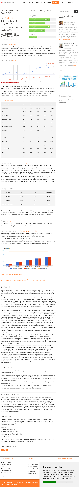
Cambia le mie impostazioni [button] (65, 482)
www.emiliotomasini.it (64, 39)
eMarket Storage (32, 473)
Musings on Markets (33, 466)
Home (9, 3)
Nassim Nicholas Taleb (33, 469)
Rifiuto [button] (53, 482)
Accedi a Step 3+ (59, 462)
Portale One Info (32, 471)
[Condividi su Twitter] (4, 449)
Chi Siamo (37, 482)
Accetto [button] (46, 482)
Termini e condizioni (30, 482)
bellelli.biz (75, 65)
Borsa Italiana (31, 462)
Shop (37, 3)
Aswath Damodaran (33, 464)
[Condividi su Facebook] (2, 449)
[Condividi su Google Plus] (7, 449)
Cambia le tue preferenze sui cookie (9, 484)
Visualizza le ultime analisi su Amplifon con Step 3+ (24, 279)
